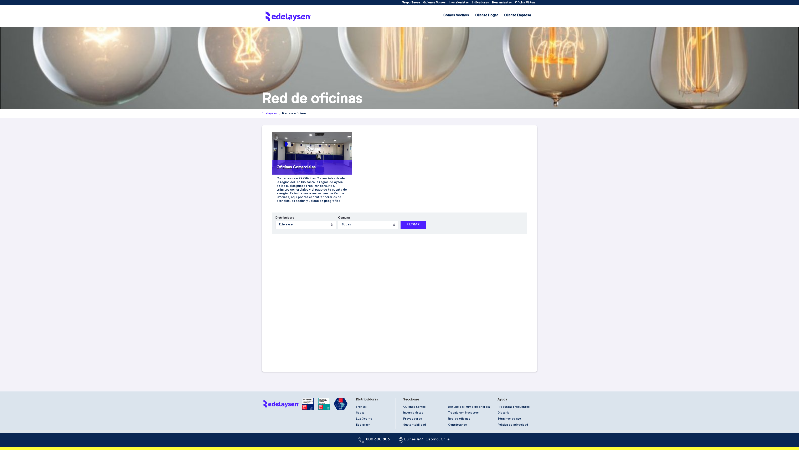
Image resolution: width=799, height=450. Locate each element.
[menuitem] (411, 2)
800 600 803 (378, 439)
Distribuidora (284, 217)
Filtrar (413, 224)
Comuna (344, 217)
